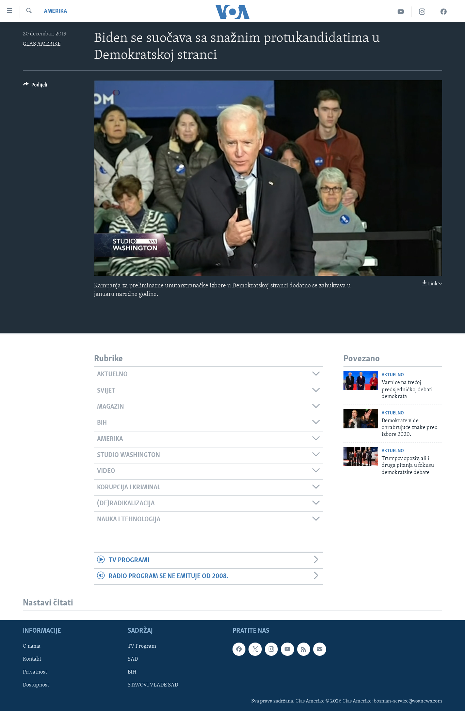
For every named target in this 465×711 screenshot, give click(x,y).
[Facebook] (443, 11)
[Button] (35, 86)
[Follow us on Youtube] (287, 649)
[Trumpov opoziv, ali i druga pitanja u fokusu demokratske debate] (360, 456)
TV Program (142, 646)
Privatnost (35, 672)
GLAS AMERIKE (42, 44)
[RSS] (303, 649)
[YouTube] (401, 11)
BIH (132, 672)
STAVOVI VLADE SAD (153, 685)
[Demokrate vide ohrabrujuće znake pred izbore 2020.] (360, 418)
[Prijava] (319, 649)
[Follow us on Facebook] (239, 649)
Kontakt (32, 659)
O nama (32, 646)
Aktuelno (393, 375)
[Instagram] (422, 11)
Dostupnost (36, 685)
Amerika (55, 12)
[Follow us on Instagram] (271, 649)
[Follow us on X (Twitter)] (254, 649)
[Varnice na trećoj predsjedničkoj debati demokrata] (360, 380)
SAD (133, 659)
